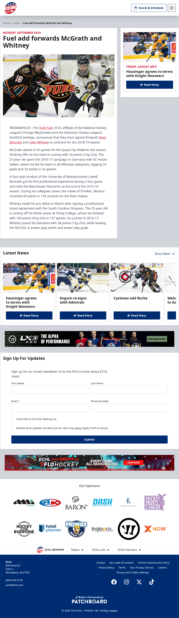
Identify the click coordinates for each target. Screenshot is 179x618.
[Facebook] (114, 582)
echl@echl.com (14, 585)
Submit (89, 439)
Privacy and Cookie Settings (133, 572)
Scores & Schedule (150, 8)
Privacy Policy (106, 567)
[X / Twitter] (139, 582)
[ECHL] (10, 8)
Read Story (151, 85)
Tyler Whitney (39, 142)
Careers (162, 567)
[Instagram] (126, 582)
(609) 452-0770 (14, 580)
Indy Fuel (46, 128)
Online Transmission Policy (153, 562)
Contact (100, 562)
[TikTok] (152, 582)
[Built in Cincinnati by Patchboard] (89, 599)
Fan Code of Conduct (121, 562)
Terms (122, 567)
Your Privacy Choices (142, 567)
